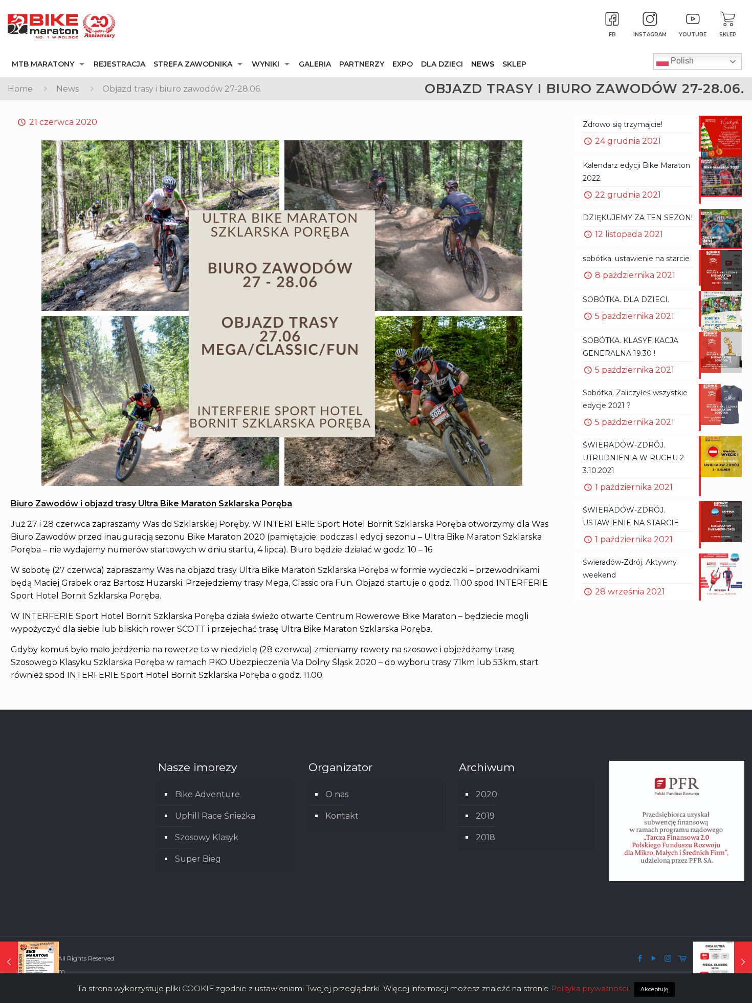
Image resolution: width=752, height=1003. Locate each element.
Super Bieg (198, 859)
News (67, 89)
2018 (485, 837)
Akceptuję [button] (654, 989)
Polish (681, 60)
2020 (486, 794)
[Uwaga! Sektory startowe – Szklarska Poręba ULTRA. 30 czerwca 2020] (722, 962)
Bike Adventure (207, 794)
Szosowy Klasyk (206, 837)
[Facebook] (640, 958)
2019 (485, 816)
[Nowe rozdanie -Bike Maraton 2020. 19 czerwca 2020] (29, 962)
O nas (336, 794)
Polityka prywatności (589, 988)
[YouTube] (654, 958)
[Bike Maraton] (61, 25)
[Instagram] (667, 958)
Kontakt (342, 816)
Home (20, 89)
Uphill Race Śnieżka (215, 816)
